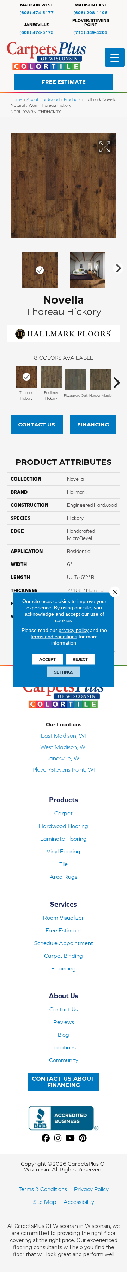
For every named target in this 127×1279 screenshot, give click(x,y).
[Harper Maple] (100, 379)
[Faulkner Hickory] (51, 377)
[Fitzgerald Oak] (76, 379)
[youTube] (70, 1138)
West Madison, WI (63, 747)
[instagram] (58, 1138)
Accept (47, 659)
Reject (80, 659)
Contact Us (36, 424)
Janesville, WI (64, 758)
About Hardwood (43, 99)
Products (72, 99)
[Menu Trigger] (115, 57)
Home (16, 99)
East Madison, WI (63, 735)
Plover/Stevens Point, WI (63, 769)
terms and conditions (54, 636)
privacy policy (74, 630)
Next (116, 266)
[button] (63, 82)
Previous (10, 266)
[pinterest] (83, 1138)
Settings (63, 671)
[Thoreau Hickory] (26, 377)
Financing (93, 424)
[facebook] (46, 1138)
